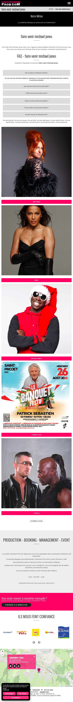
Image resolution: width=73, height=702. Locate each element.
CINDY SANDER (36, 202)
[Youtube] (18, 666)
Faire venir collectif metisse (57, 120)
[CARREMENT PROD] (11, 3)
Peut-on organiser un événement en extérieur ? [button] (36, 73)
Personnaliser (16, 697)
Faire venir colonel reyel (61, 122)
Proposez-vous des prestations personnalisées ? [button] (36, 101)
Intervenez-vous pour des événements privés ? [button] (36, 114)
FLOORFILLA (37, 513)
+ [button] (2, 651)
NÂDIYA (36, 280)
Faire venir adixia (32, 120)
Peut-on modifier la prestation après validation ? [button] (36, 107)
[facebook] (10, 666)
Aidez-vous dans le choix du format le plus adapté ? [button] (36, 86)
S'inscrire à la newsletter (16, 605)
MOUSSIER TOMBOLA (36, 358)
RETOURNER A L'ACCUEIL (36, 521)
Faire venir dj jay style (8, 120)
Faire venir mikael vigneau (43, 120)
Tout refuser (22, 693)
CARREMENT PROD (44, 692)
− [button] (2, 654)
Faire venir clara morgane (20, 120)
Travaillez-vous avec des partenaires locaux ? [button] (36, 93)
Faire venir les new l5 (34, 122)
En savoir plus (6, 690)
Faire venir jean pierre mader (47, 122)
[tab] (36, 73)
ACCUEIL (51, 9)
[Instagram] (14, 666)
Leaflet (61, 686)
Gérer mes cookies (48, 690)
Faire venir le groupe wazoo (22, 122)
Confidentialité (36, 690)
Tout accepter (9, 693)
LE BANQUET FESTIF (36, 435)
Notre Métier (37, 16)
